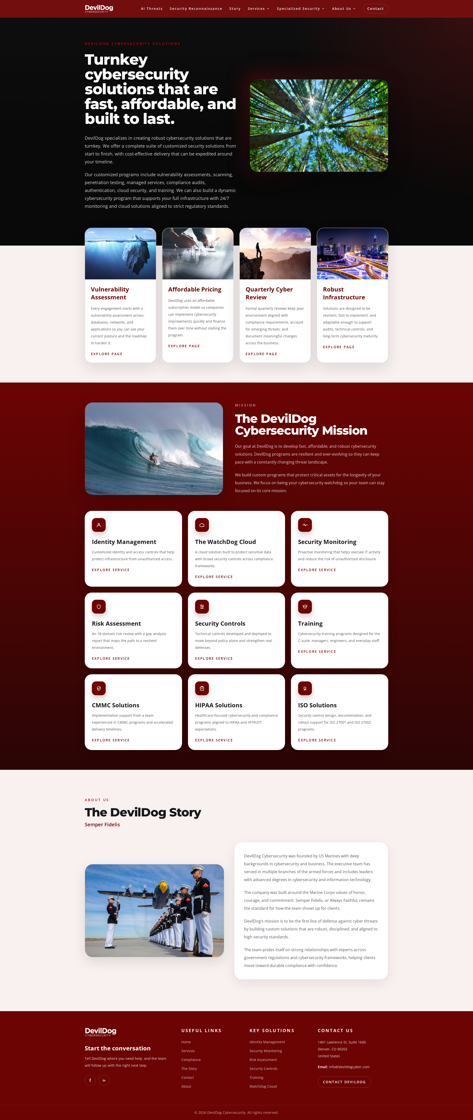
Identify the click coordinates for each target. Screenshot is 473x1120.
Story (235, 8)
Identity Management (267, 1042)
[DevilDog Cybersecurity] (99, 8)
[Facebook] (90, 1080)
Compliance (191, 1059)
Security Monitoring (266, 1050)
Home (186, 1042)
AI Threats (152, 8)
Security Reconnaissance (196, 8)
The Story (189, 1068)
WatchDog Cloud (263, 1086)
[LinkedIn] (104, 1080)
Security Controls (264, 1068)
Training (256, 1077)
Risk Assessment (263, 1059)
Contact (375, 8)
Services (188, 1050)
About (186, 1086)
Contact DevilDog (344, 1082)
